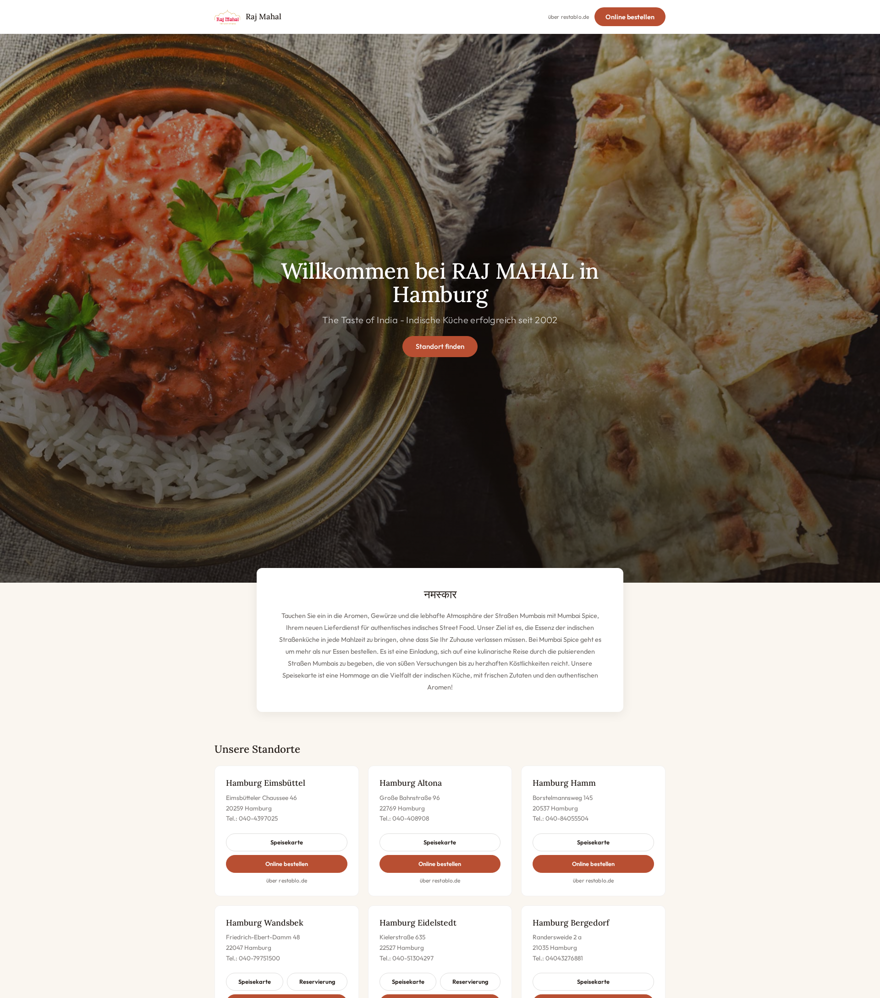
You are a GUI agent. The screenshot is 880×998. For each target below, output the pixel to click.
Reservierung (317, 981)
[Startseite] (227, 17)
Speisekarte (286, 842)
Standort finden (440, 346)
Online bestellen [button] (286, 863)
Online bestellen (629, 17)
